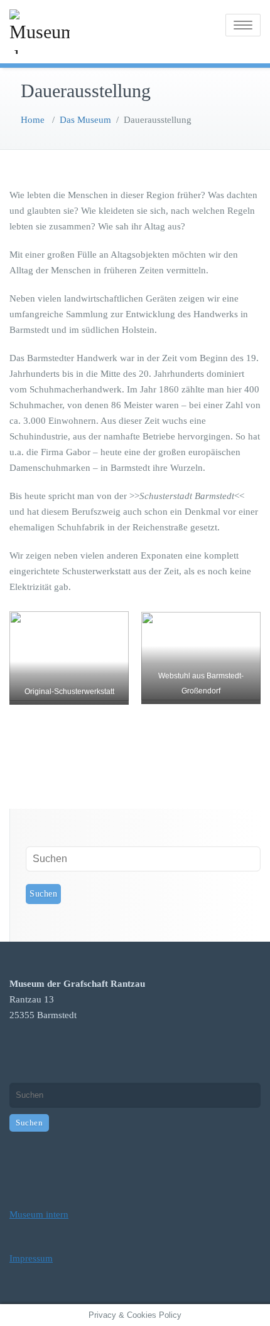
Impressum (31, 1258)
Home (33, 120)
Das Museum (85, 120)
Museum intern (38, 1214)
